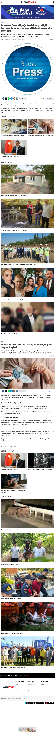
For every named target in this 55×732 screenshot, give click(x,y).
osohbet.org (27, 708)
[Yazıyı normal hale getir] (25, 98)
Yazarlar (42, 684)
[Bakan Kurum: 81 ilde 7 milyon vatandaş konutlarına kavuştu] (14, 147)
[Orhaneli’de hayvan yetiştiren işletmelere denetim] (27, 213)
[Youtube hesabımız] (27, 675)
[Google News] (50, 99)
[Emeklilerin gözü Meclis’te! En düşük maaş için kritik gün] (14, 481)
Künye (42, 686)
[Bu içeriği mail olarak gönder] (14, 98)
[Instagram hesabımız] (24, 675)
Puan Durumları (31, 690)
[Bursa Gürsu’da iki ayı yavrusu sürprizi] (27, 513)
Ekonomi (51, 39)
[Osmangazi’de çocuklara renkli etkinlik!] (27, 547)
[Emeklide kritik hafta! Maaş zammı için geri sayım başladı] (41, 126)
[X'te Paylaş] (6, 98)
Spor (17, 690)
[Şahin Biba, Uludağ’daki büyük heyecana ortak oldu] (27, 651)
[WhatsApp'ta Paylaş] (9, 98)
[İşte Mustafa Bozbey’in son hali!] (27, 317)
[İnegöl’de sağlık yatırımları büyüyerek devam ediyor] (27, 179)
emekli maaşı (5, 446)
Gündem (17, 686)
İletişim (42, 688)
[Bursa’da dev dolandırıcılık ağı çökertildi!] (27, 582)
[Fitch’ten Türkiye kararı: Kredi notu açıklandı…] (41, 460)
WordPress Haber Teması (18, 698)
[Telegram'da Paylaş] (11, 98)
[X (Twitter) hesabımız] (22, 675)
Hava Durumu (31, 688)
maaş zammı (13, 446)
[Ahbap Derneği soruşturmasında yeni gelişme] (27, 282)
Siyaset (17, 693)
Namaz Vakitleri (31, 686)
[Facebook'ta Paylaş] (3, 98)
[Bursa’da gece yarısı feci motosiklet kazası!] (27, 616)
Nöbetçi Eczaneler (32, 684)
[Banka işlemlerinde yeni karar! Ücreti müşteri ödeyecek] (14, 126)
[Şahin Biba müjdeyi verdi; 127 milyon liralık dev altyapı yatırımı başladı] (27, 248)
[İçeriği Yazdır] (17, 98)
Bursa (17, 684)
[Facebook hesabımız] (20, 675)
